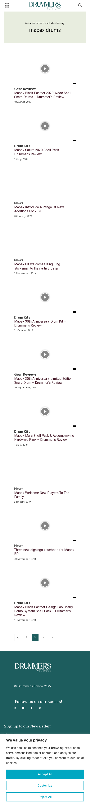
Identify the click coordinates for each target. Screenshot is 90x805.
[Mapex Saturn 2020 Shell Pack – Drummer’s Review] (45, 125)
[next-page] (52, 637)
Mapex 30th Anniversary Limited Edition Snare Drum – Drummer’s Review (43, 381)
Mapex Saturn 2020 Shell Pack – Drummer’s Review (38, 152)
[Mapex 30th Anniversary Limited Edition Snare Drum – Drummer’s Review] (45, 354)
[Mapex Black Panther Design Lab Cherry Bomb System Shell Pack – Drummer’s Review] (45, 583)
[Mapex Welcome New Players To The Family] (45, 468)
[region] (45, 769)
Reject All (45, 797)
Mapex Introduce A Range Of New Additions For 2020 (39, 209)
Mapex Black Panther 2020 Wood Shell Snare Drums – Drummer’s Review (42, 95)
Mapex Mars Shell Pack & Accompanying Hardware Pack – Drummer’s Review (44, 438)
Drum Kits (22, 146)
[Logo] (45, 6)
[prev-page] (17, 637)
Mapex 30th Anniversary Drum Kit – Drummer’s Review (40, 323)
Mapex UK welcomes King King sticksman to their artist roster (37, 266)
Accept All (45, 774)
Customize (45, 785)
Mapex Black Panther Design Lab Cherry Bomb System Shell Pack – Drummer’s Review (43, 611)
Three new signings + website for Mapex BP (44, 552)
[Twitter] (40, 708)
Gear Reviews (25, 89)
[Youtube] (23, 708)
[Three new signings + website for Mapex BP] (45, 525)
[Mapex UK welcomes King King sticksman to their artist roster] (45, 240)
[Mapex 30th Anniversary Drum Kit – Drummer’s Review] (45, 297)
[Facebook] (31, 708)
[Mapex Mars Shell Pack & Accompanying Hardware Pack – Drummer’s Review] (45, 411)
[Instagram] (15, 708)
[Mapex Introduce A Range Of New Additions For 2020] (45, 183)
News (18, 203)
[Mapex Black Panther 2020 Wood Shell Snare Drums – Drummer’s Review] (45, 68)
